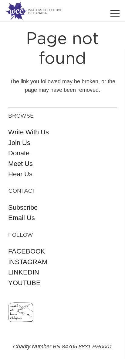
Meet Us (20, 163)
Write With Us (28, 132)
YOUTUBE (24, 283)
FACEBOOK (26, 251)
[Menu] (115, 13)
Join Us (19, 143)
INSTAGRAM (27, 262)
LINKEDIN (23, 272)
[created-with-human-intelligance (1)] (20, 312)
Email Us (21, 218)
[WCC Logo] (33, 11)
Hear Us (20, 174)
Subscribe (23, 207)
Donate (18, 153)
